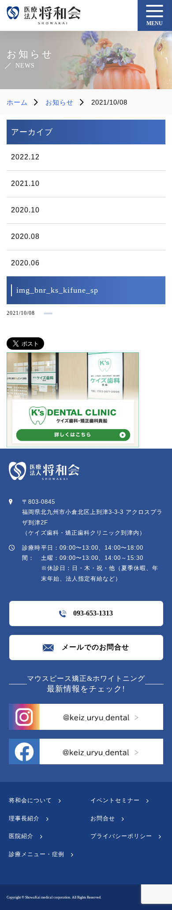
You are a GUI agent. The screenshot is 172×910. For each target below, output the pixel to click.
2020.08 (25, 236)
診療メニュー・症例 (36, 854)
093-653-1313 (89, 613)
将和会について (30, 800)
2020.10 (25, 210)
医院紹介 (21, 836)
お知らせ (59, 102)
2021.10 (25, 183)
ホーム (17, 102)
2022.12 (25, 157)
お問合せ (102, 818)
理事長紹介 (24, 818)
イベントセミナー (115, 800)
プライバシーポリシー (121, 836)
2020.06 (25, 263)
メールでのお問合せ (91, 647)
